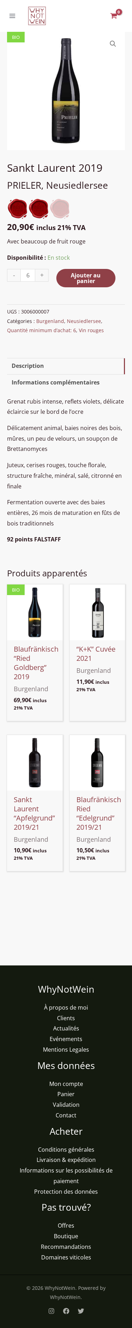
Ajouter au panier (86, 278)
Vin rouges (91, 330)
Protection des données (66, 1191)
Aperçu (34, 634)
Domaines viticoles (66, 1257)
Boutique (66, 1236)
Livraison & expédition (66, 1160)
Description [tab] (28, 366)
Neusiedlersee (84, 321)
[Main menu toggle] (12, 15)
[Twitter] (81, 1311)
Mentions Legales (66, 1049)
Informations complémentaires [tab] (56, 382)
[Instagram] (51, 1311)
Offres (66, 1225)
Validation (66, 1105)
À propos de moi (66, 1007)
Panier (66, 1094)
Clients (66, 1018)
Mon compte (66, 1084)
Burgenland (50, 321)
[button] (113, 43)
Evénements (66, 1039)
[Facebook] (66, 1311)
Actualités (66, 1028)
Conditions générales (66, 1149)
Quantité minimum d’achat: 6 (41, 330)
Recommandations (66, 1247)
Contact (66, 1115)
